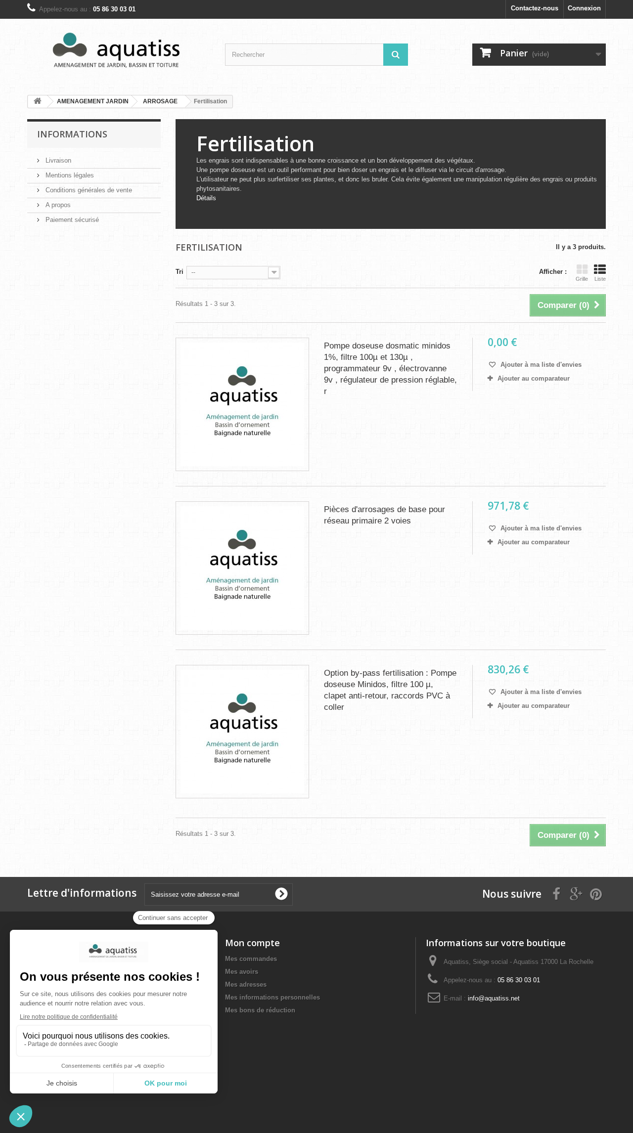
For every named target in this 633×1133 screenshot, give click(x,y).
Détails (206, 198)
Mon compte (252, 943)
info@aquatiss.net (494, 998)
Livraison (57, 160)
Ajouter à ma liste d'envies (540, 364)
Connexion (584, 8)
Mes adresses (246, 984)
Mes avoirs (241, 971)
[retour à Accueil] (37, 101)
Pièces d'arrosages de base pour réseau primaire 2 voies (384, 515)
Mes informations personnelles (272, 997)
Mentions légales (69, 175)
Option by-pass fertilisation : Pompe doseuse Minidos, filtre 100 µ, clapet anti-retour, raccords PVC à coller (390, 690)
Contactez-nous (534, 8)
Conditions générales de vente (88, 190)
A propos (57, 205)
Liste (600, 279)
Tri (179, 271)
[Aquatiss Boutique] (118, 53)
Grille (582, 279)
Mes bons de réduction (260, 1010)
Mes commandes (251, 958)
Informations (72, 134)
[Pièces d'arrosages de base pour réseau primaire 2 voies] (242, 568)
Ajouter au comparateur (533, 378)
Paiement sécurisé (71, 219)
